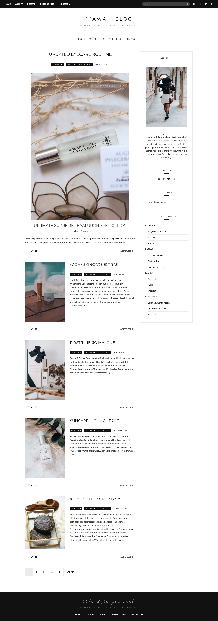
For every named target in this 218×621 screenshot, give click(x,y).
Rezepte (31, 4)
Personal (152, 314)
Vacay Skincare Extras (94, 264)
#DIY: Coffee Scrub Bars (95, 498)
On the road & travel (157, 308)
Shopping (152, 291)
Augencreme (116, 238)
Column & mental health (159, 303)
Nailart (151, 243)
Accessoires (153, 279)
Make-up (152, 237)
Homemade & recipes (157, 267)
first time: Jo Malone (92, 342)
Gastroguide (153, 261)
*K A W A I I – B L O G (109, 19)
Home (8, 4)
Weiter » (71, 572)
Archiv (19, 4)
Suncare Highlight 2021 (95, 420)
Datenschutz (47, 4)
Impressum (64, 4)
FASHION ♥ (150, 273)
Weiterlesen (126, 251)
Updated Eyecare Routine (80, 54)
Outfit (150, 285)
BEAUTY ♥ (57, 64)
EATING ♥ (150, 249)
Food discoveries (155, 255)
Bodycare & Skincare (79, 64)
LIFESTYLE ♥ (151, 297)
